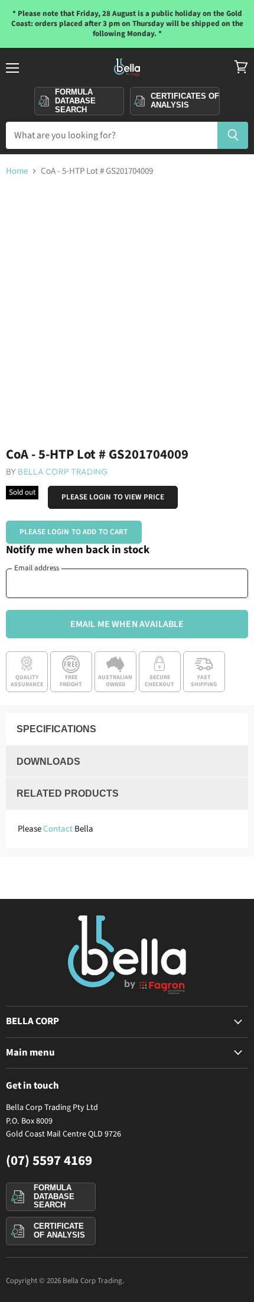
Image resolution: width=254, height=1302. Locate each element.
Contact (58, 829)
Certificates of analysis (185, 100)
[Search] (233, 135)
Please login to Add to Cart (73, 532)
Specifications (56, 729)
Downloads (48, 761)
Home (17, 171)
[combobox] (111, 135)
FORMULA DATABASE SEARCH (54, 1196)
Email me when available (127, 624)
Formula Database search (75, 100)
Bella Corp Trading (63, 471)
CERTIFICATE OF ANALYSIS (59, 1230)
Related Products (68, 793)
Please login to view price (112, 497)
